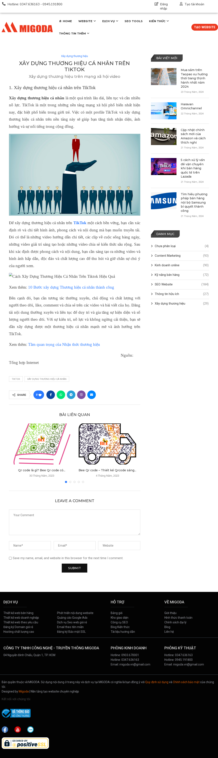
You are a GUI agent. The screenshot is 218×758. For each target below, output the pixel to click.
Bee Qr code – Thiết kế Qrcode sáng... (107, 470)
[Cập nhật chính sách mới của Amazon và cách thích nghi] (163, 136)
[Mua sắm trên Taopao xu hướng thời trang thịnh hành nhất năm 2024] (163, 76)
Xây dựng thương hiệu (74, 56)
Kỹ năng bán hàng (182, 275)
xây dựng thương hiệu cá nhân (46, 379)
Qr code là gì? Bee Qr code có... (41, 470)
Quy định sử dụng (156, 682)
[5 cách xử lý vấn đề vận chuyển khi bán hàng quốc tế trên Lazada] (163, 166)
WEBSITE (85, 21)
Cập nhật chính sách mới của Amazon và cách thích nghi (193, 136)
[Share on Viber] (81, 394)
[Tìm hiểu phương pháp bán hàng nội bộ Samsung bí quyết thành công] (163, 200)
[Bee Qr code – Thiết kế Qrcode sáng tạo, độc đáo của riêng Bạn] (107, 443)
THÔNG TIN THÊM (72, 33)
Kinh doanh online (182, 265)
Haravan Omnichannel (191, 106)
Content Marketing (182, 256)
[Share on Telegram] (71, 394)
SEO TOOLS (134, 21)
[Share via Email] (91, 394)
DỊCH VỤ (108, 21)
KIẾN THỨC (157, 21)
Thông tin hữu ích (182, 294)
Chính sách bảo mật (186, 682)
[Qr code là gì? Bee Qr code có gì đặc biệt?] (41, 443)
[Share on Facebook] (50, 394)
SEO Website (182, 284)
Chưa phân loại (182, 246)
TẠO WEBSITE (204, 27)
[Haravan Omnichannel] (163, 110)
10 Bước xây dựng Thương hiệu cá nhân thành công (71, 287)
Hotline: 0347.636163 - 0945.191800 (34, 4)
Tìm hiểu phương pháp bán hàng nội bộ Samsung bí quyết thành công (194, 202)
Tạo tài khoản (194, 4)
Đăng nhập (164, 6)
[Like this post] (40, 394)
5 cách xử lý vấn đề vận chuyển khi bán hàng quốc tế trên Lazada (193, 168)
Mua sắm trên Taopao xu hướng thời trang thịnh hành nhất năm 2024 (194, 78)
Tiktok (16, 379)
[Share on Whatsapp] (61, 394)
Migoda (24, 691)
